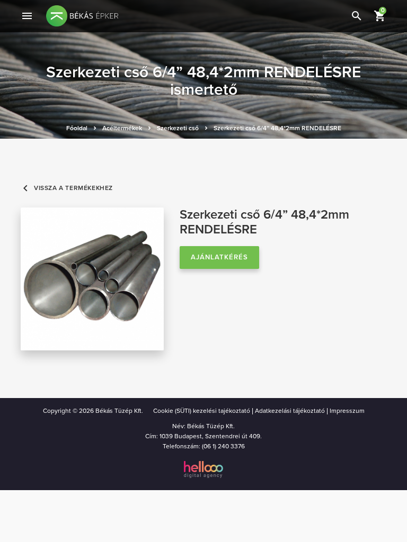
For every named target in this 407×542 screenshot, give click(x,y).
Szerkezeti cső (178, 128)
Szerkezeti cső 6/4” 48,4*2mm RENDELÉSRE (277, 128)
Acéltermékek (122, 128)
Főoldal (76, 128)
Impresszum (347, 410)
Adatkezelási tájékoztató (290, 410)
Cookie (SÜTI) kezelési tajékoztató (201, 410)
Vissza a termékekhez (67, 188)
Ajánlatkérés (219, 257)
